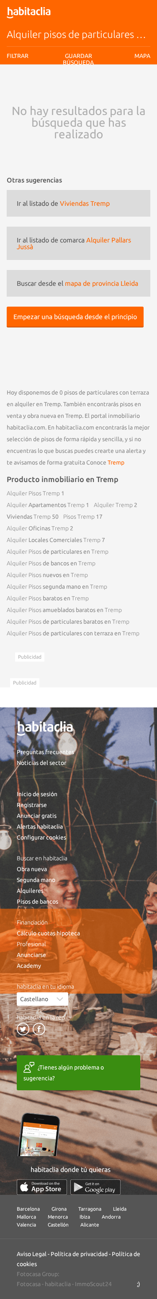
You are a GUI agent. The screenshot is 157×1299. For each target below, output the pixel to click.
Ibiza (85, 1216)
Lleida (119, 1209)
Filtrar (17, 55)
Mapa (142, 55)
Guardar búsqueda (78, 104)
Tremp (116, 462)
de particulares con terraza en (73, 633)
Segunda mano (36, 880)
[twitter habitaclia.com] (23, 1029)
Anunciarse (31, 955)
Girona (59, 1209)
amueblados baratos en (64, 610)
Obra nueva (32, 869)
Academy (29, 965)
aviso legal (65, 89)
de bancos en (51, 563)
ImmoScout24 (93, 1284)
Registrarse (32, 805)
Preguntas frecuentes (45, 752)
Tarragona (89, 1209)
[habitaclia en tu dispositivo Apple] (42, 1187)
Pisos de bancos (37, 901)
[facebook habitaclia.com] (39, 1029)
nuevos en (47, 575)
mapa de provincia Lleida (101, 283)
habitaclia (58, 1284)
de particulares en (57, 551)
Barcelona (28, 1209)
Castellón (58, 1224)
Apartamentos (46, 505)
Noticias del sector (41, 762)
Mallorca (26, 1216)
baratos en (48, 598)
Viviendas (29, 516)
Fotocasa (29, 1284)
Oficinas (38, 528)
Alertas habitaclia (40, 826)
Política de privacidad (79, 1254)
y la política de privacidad (107, 89)
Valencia (26, 1224)
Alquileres (30, 890)
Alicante (89, 1224)
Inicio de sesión (37, 794)
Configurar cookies (41, 837)
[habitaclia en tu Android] (95, 1187)
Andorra (111, 1216)
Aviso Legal (31, 1254)
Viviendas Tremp (85, 203)
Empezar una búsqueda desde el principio (75, 316)
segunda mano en (57, 586)
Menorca (58, 1216)
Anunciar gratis (37, 815)
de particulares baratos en (68, 621)
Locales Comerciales (53, 540)
